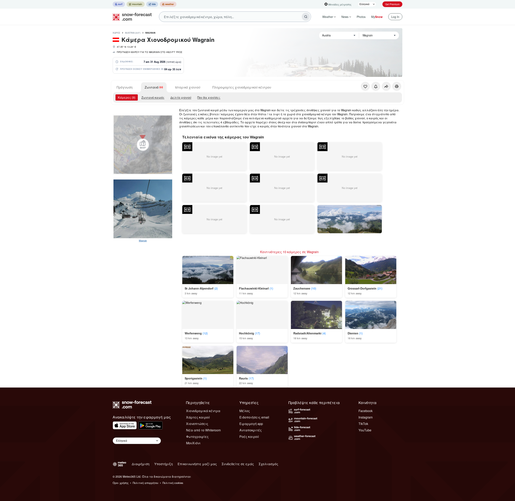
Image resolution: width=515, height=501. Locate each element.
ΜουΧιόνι (193, 443)
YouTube (364, 430)
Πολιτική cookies (173, 483)
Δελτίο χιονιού (180, 97)
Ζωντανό (152, 87)
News (344, 17)
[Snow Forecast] (131, 17)
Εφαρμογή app (251, 423)
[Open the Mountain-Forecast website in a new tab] (136, 4)
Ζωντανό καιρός (152, 97)
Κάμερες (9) (126, 97)
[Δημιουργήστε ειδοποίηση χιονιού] (375, 86)
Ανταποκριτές (250, 430)
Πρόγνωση (125, 87)
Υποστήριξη (163, 464)
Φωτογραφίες (197, 436)
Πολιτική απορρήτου (145, 483)
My (377, 17)
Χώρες (116, 32)
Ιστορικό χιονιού (187, 87)
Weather (327, 17)
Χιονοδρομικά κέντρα (203, 410)
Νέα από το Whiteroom (203, 430)
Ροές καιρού (249, 436)
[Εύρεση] (306, 17)
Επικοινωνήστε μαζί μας (197, 464)
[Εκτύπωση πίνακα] (396, 86)
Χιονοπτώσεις (197, 423)
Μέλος (244, 410)
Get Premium (392, 4)
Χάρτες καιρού (198, 417)
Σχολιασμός (268, 464)
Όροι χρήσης (121, 483)
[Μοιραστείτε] (386, 86)
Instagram (365, 417)
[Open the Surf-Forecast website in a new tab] (119, 4)
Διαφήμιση (140, 464)
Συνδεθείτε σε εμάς (238, 464)
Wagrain (150, 32)
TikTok (363, 423)
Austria (133, 32)
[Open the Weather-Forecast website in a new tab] (168, 4)
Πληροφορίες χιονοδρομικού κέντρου (241, 87)
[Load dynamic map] (143, 145)
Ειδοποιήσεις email (254, 417)
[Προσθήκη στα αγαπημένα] (365, 86)
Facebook (365, 410)
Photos (361, 17)
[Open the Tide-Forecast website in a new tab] (152, 4)
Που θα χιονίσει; (208, 97)
